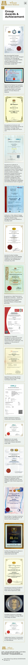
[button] (25, 3)
